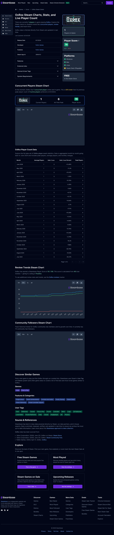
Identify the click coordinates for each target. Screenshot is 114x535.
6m (23, 283)
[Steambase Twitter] (7, 510)
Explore (109, 3)
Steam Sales (44, 3)
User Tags (69, 508)
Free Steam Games (88, 510)
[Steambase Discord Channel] (2, 510)
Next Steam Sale (103, 512)
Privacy (43, 531)
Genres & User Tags (24, 71)
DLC (35, 504)
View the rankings (66, 467)
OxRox (48, 22)
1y (27, 110)
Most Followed (55, 508)
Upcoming (35, 3)
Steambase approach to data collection (60, 428)
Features (20, 61)
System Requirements (24, 76)
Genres (68, 501)
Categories (69, 504)
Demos (36, 508)
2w (19, 110)
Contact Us (69, 531)
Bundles (36, 512)
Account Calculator (104, 515)
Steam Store (57, 435)
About (62, 531)
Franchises (69, 519)
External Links (22, 66)
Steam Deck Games (56, 519)
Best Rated (53, 501)
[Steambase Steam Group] (5, 510)
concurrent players (46, 24)
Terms (49, 531)
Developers (69, 512)
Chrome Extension (104, 501)
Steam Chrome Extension (57, 3)
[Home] (16, 9)
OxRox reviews (54, 277)
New (29, 3)
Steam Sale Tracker (88, 501)
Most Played (21, 3)
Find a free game (31, 467)
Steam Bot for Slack (104, 508)
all (31, 110)
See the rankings (67, 486)
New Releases (54, 512)
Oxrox (27, 9)
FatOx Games (40, 45)
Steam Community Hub (54, 438)
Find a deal (31, 486)
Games (21, 9)
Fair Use (56, 531)
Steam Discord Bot (104, 504)
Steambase (4, 501)
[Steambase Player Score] (78, 41)
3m (23, 110)
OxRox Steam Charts (38, 9)
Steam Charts (38, 515)
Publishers (69, 515)
